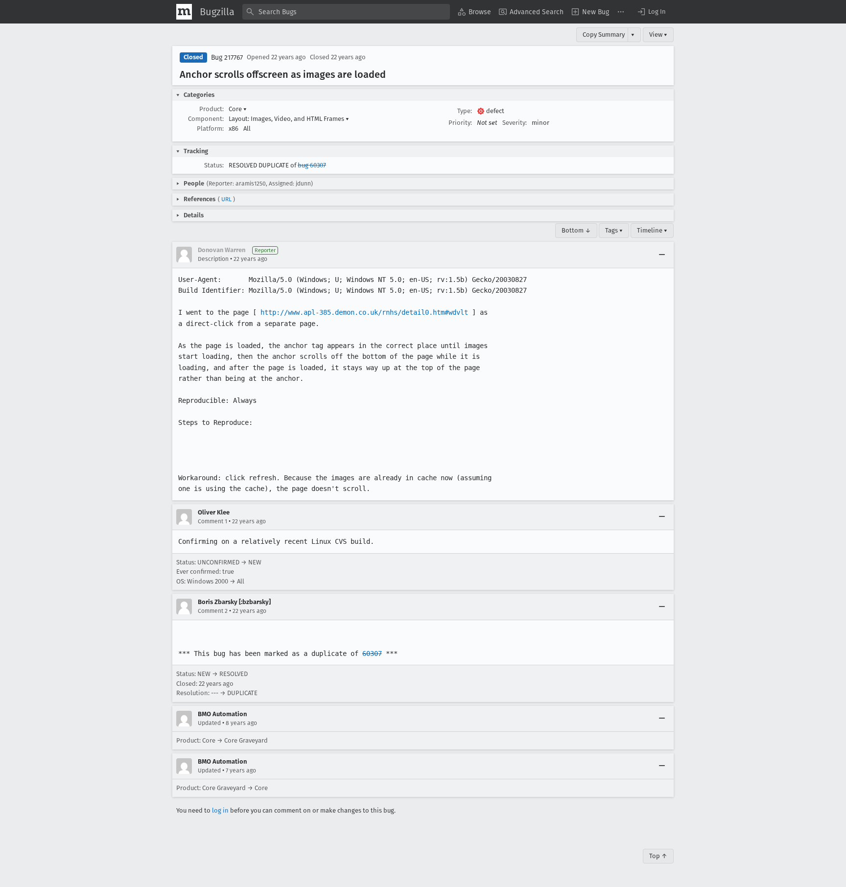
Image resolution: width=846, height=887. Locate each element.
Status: (214, 165)
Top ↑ (658, 856)
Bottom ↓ (576, 230)
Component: (206, 118)
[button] (651, 12)
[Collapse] (662, 254)
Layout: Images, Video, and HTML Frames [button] (289, 118)
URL (226, 199)
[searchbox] (346, 12)
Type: (464, 111)
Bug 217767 (227, 57)
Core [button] (238, 109)
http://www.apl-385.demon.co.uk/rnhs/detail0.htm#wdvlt (364, 312)
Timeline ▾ (652, 230)
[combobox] (346, 12)
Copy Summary (604, 34)
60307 (372, 653)
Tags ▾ (614, 230)
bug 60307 (312, 165)
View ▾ (658, 34)
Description (213, 259)
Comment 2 (213, 610)
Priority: (460, 122)
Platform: (210, 128)
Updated (209, 723)
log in (220, 810)
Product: (211, 109)
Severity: (514, 122)
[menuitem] (474, 12)
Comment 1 (212, 521)
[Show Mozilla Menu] (184, 12)
